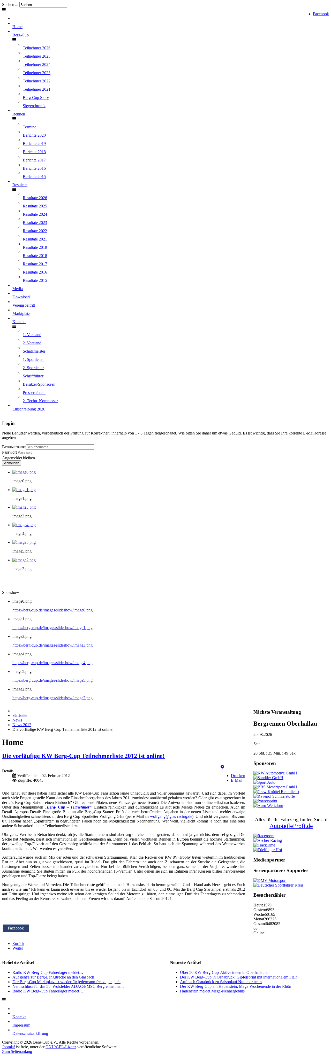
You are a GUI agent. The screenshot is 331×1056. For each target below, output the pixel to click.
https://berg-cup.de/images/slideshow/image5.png (52, 680)
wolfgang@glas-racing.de (171, 816)
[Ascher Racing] (267, 840)
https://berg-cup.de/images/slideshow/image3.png (52, 645)
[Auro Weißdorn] (268, 805)
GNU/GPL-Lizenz (61, 1047)
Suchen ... (10, 4)
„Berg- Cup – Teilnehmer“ (68, 807)
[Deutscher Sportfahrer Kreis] (278, 885)
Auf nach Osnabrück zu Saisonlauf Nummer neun (221, 982)
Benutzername (14, 447)
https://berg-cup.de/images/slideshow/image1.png (52, 627)
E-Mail (236, 780)
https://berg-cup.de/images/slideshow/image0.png (52, 610)
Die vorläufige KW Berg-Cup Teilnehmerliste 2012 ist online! (83, 755)
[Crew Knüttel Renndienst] (276, 791)
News (17, 720)
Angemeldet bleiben (18, 458)
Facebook (321, 14)
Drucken (238, 775)
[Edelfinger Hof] (267, 850)
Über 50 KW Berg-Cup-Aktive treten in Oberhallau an (224, 972)
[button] (222, 767)
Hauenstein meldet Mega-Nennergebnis (212, 991)
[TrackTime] (264, 845)
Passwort (9, 452)
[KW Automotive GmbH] (275, 773)
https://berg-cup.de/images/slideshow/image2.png (52, 698)
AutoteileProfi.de (291, 825)
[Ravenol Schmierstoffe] (274, 796)
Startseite (19, 715)
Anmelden (11, 463)
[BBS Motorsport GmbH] (275, 787)
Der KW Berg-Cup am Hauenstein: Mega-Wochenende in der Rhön (235, 986)
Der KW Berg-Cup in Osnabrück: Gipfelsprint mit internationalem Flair (238, 977)
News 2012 (21, 725)
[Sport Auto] (264, 782)
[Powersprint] (265, 801)
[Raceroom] (263, 836)
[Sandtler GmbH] (268, 777)
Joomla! (8, 1047)
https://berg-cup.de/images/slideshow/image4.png (52, 663)
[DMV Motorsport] (270, 880)
